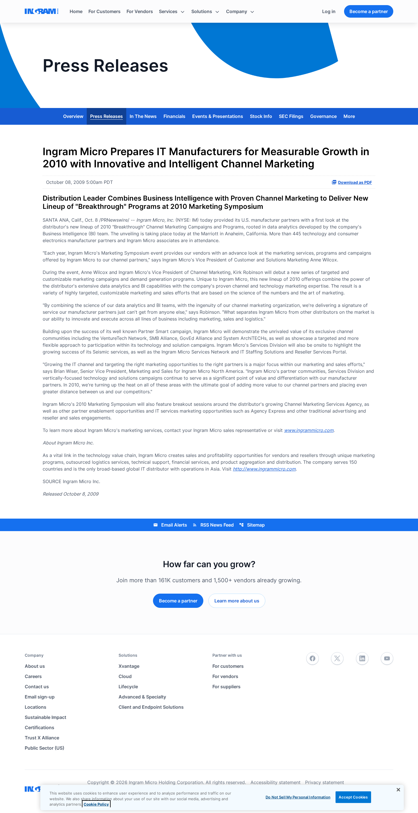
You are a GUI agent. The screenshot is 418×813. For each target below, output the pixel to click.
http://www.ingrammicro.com (264, 469)
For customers (228, 666)
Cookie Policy (96, 804)
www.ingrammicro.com (309, 430)
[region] (222, 797)
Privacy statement (324, 782)
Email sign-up (40, 697)
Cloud (125, 676)
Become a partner (368, 11)
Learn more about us (236, 601)
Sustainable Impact (45, 717)
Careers (33, 676)
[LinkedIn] (362, 658)
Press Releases (106, 116)
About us (35, 666)
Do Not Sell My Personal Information (298, 797)
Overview (73, 116)
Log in (329, 11)
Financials (174, 116)
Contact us (37, 686)
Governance (323, 116)
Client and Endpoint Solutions (151, 707)
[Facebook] (312, 658)
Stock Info (261, 116)
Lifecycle (128, 686)
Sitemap (252, 525)
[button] (172, 11)
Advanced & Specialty (142, 697)
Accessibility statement (276, 782)
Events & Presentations (217, 116)
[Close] (398, 790)
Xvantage (129, 666)
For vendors (225, 676)
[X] (337, 658)
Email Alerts (170, 525)
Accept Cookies (353, 797)
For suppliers (226, 686)
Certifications (39, 727)
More (349, 116)
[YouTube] (387, 658)
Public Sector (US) (44, 748)
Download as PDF (355, 182)
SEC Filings (291, 116)
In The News (143, 116)
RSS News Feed (213, 525)
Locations (35, 707)
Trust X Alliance (42, 738)
